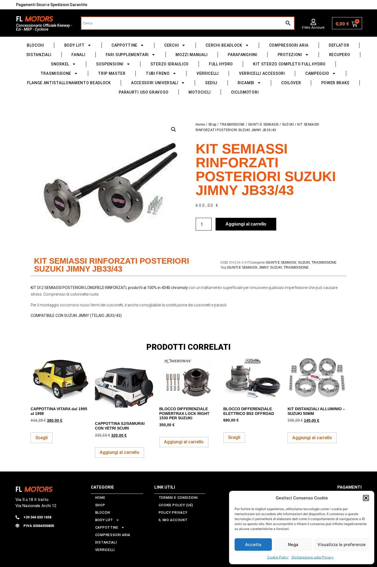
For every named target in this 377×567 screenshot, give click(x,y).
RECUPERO (339, 54)
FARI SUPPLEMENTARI (127, 54)
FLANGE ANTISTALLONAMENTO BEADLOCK (69, 83)
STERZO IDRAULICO (169, 64)
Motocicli (200, 92)
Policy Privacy (173, 513)
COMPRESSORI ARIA (289, 45)
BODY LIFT (74, 45)
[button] (366, 498)
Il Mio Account (313, 27)
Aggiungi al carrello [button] (119, 452)
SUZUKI (288, 124)
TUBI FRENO (158, 73)
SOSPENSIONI (110, 64)
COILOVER (291, 83)
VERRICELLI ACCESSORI (262, 73)
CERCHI (171, 45)
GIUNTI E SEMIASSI (263, 124)
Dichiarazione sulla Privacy (312, 557)
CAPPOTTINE (124, 45)
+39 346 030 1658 (37, 517)
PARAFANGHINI (242, 54)
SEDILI (211, 83)
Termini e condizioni (178, 498)
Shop (212, 124)
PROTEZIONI (290, 54)
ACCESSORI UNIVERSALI (154, 83)
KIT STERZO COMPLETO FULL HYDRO (289, 64)
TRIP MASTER (112, 73)
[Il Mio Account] (313, 22)
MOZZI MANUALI (192, 54)
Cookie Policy (278, 557)
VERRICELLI (208, 73)
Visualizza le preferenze (341, 544)
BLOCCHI (35, 45)
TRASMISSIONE (56, 73)
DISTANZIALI (39, 54)
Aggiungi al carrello (245, 224)
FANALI (78, 54)
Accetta (253, 544)
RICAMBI (246, 83)
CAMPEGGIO (317, 73)
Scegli (41, 437)
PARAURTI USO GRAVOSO (143, 92)
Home (200, 124)
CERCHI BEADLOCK (224, 45)
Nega (293, 544)
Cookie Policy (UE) (176, 505)
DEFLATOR (339, 45)
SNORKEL (60, 64)
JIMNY (263, 267)
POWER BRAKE (335, 83)
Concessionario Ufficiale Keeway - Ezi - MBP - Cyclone (44, 27)
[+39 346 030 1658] (17, 517)
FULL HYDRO (221, 64)
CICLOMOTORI (245, 92)
